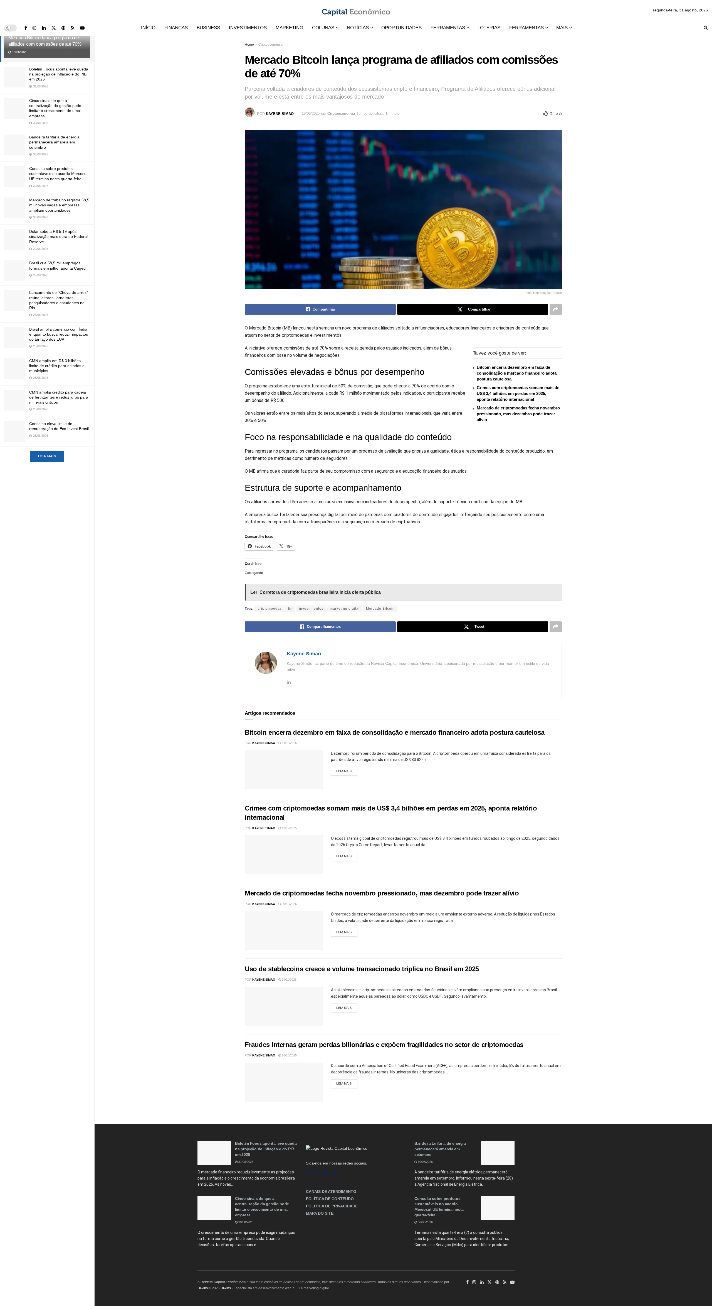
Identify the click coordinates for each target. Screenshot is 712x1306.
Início (148, 27)
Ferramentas (448, 27)
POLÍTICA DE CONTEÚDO (330, 1199)
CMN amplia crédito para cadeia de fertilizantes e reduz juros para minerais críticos (58, 397)
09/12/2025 (289, 903)
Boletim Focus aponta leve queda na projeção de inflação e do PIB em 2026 (58, 74)
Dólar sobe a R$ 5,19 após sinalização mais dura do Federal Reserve (58, 236)
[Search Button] (706, 28)
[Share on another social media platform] (556, 309)
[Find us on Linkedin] (326, 1173)
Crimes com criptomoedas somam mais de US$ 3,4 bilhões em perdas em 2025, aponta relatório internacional (518, 393)
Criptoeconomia (270, 45)
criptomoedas (270, 609)
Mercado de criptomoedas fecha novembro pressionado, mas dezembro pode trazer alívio (518, 414)
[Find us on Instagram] (34, 28)
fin (290, 609)
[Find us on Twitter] (53, 28)
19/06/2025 (311, 113)
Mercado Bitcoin (380, 609)
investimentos (311, 609)
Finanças (176, 27)
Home (249, 45)
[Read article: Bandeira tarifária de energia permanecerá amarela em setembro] (498, 1153)
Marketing (289, 27)
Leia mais (47, 456)
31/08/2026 (245, 1161)
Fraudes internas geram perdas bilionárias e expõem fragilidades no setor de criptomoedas (384, 1044)
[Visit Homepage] (356, 10)
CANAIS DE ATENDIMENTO (331, 1191)
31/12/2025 (289, 742)
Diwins (202, 1288)
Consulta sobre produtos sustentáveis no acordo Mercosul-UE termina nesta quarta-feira (59, 173)
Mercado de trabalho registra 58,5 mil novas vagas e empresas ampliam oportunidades (59, 205)
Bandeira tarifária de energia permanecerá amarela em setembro (54, 142)
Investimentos (248, 27)
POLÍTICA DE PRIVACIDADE (332, 1206)
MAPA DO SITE (319, 1213)
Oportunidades (401, 27)
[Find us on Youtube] (82, 28)
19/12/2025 (289, 828)
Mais (562, 27)
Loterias (489, 27)
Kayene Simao (280, 113)
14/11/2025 (288, 979)
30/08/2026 (245, 1222)
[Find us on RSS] (73, 28)
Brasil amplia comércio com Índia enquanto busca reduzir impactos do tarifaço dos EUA (58, 334)
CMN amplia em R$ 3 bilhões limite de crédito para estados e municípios (57, 365)
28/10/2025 (289, 1055)
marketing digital (345, 609)
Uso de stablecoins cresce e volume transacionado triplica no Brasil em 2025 (362, 969)
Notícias (358, 27)
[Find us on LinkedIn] (44, 28)
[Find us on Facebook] (25, 28)
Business (208, 27)
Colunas (323, 27)
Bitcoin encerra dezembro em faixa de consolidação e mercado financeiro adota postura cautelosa (517, 373)
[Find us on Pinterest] (63, 28)
